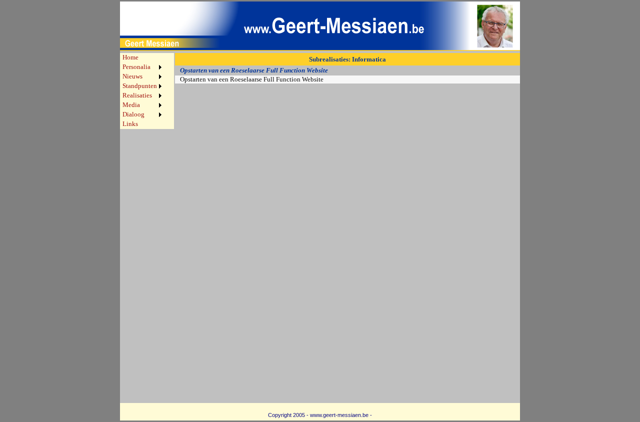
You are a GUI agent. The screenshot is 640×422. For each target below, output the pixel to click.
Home (130, 57)
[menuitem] (142, 57)
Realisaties (137, 95)
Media (131, 105)
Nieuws (132, 76)
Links (130, 124)
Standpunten (139, 86)
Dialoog (133, 114)
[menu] (142, 91)
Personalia (136, 67)
